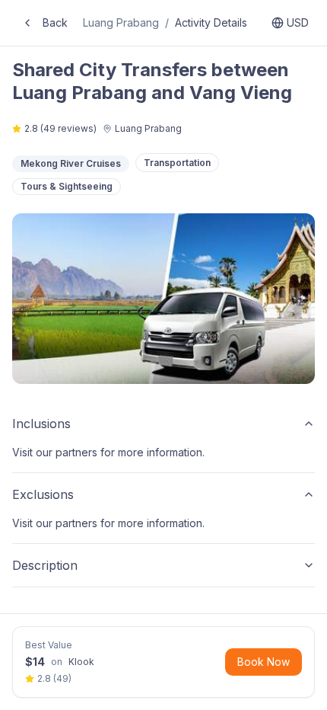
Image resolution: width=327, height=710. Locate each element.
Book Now (263, 661)
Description (45, 565)
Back (55, 22)
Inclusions (41, 423)
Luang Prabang (121, 22)
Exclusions (43, 494)
